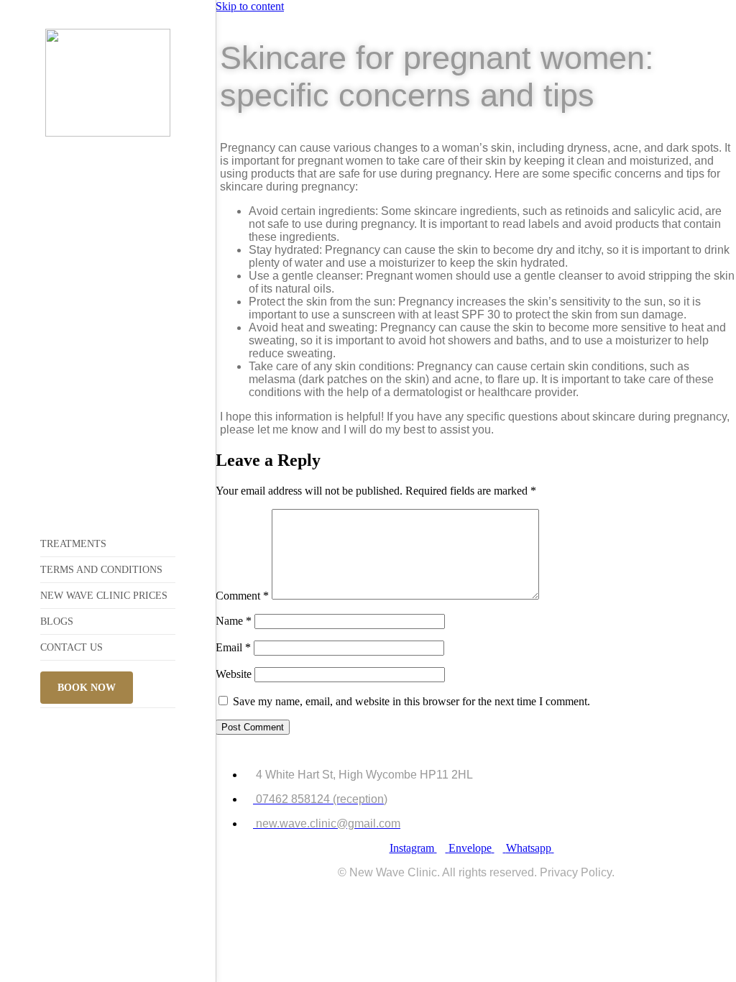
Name (234, 621)
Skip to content (250, 6)
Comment (242, 595)
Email (233, 647)
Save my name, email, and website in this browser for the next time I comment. (411, 701)
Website (234, 674)
